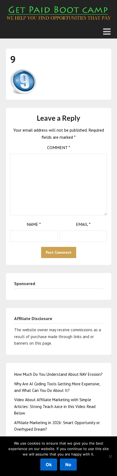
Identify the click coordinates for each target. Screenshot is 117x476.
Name (34, 224)
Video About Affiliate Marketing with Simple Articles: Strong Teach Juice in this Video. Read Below (55, 406)
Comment (58, 147)
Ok (49, 464)
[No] (110, 456)
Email (83, 224)
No (68, 464)
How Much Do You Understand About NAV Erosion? (58, 374)
